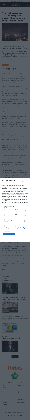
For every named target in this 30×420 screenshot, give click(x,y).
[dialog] (15, 210)
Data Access (15, 239)
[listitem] (15, 207)
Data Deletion (7, 239)
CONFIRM (9, 234)
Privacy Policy (23, 239)
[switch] (24, 210)
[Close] (27, 181)
